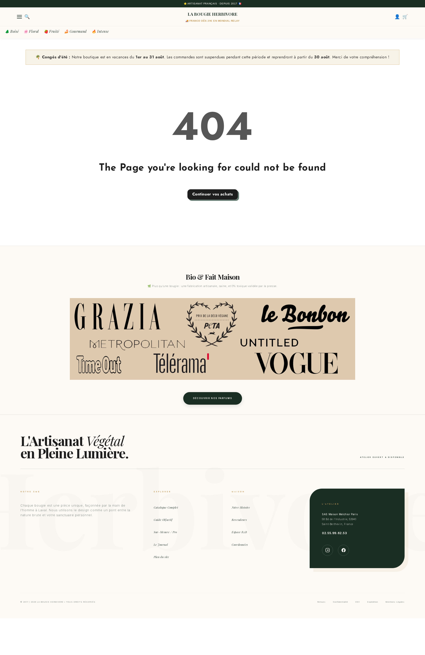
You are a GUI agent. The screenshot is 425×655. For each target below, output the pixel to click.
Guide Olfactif (163, 520)
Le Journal (161, 544)
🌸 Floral (31, 31)
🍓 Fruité (51, 31)
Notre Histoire (241, 507)
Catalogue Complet (166, 507)
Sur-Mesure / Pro (165, 532)
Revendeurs (239, 520)
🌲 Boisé (12, 31)
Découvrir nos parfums (212, 398)
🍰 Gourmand (75, 31)
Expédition (372, 602)
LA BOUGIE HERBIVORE (212, 14)
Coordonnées (240, 544)
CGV (357, 602)
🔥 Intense (100, 31)
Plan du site (161, 557)
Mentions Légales (395, 602)
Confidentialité (340, 602)
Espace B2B (239, 532)
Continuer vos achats (212, 194)
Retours (321, 602)
